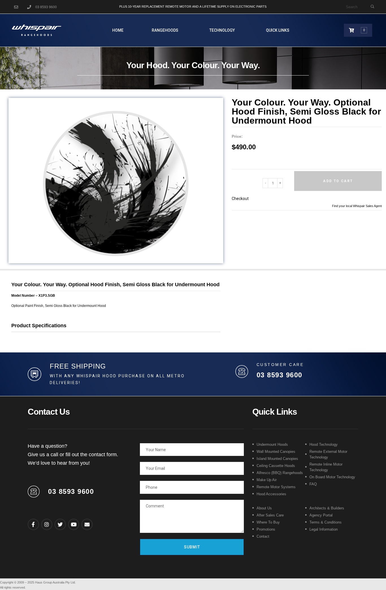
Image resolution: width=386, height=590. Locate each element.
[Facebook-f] (33, 524)
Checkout (240, 198)
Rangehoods (165, 30)
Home (117, 30)
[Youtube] (73, 524)
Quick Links (277, 30)
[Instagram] (47, 524)
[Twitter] (60, 524)
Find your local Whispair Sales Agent (357, 206)
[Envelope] (87, 524)
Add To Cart (338, 181)
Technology (222, 30)
